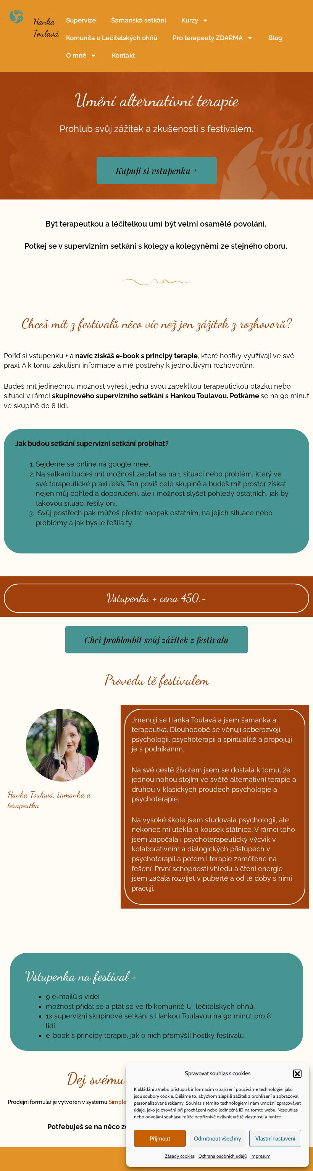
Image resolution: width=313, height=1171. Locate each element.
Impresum (260, 1156)
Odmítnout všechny (217, 1138)
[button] (297, 1074)
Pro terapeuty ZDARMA (208, 38)
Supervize (81, 20)
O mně (76, 55)
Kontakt (123, 55)
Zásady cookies (180, 1156)
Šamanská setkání (138, 20)
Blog (275, 38)
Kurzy (189, 20)
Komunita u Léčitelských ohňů (111, 38)
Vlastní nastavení (275, 1138)
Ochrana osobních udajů (222, 1156)
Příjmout (160, 1138)
